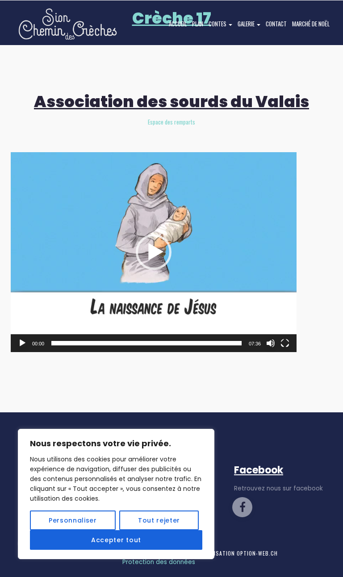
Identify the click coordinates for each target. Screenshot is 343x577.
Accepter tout (116, 539)
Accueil (178, 23)
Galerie (247, 23)
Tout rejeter (159, 520)
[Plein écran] (284, 343)
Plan (197, 23)
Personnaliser (73, 520)
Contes (218, 23)
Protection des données (158, 562)
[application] (154, 252)
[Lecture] (22, 343)
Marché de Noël (311, 23)
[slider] (146, 343)
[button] (154, 252)
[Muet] (270, 343)
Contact (276, 23)
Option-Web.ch (257, 553)
